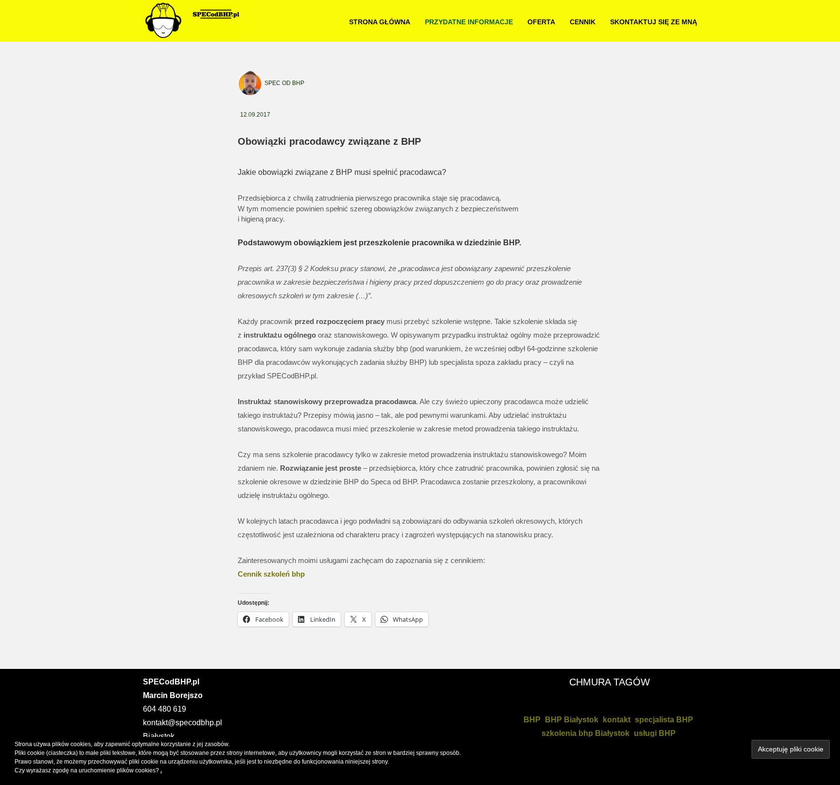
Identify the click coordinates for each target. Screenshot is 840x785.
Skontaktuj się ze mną (653, 22)
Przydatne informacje (469, 22)
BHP (532, 720)
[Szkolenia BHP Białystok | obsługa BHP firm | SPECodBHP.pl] (191, 20)
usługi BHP (655, 733)
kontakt (616, 720)
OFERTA (541, 22)
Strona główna (379, 22)
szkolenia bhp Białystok (586, 733)
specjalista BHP (664, 720)
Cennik (582, 22)
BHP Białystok (571, 720)
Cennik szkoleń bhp (271, 574)
